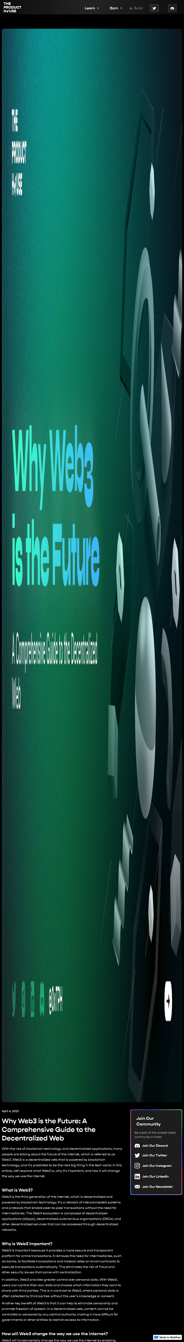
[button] (90, 8)
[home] (13, 8)
